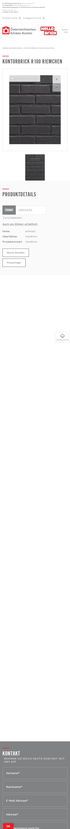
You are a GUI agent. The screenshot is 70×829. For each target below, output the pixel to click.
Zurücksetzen (12, 218)
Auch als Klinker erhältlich (19, 224)
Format (9, 210)
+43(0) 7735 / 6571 (10, 11)
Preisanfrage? (14, 262)
